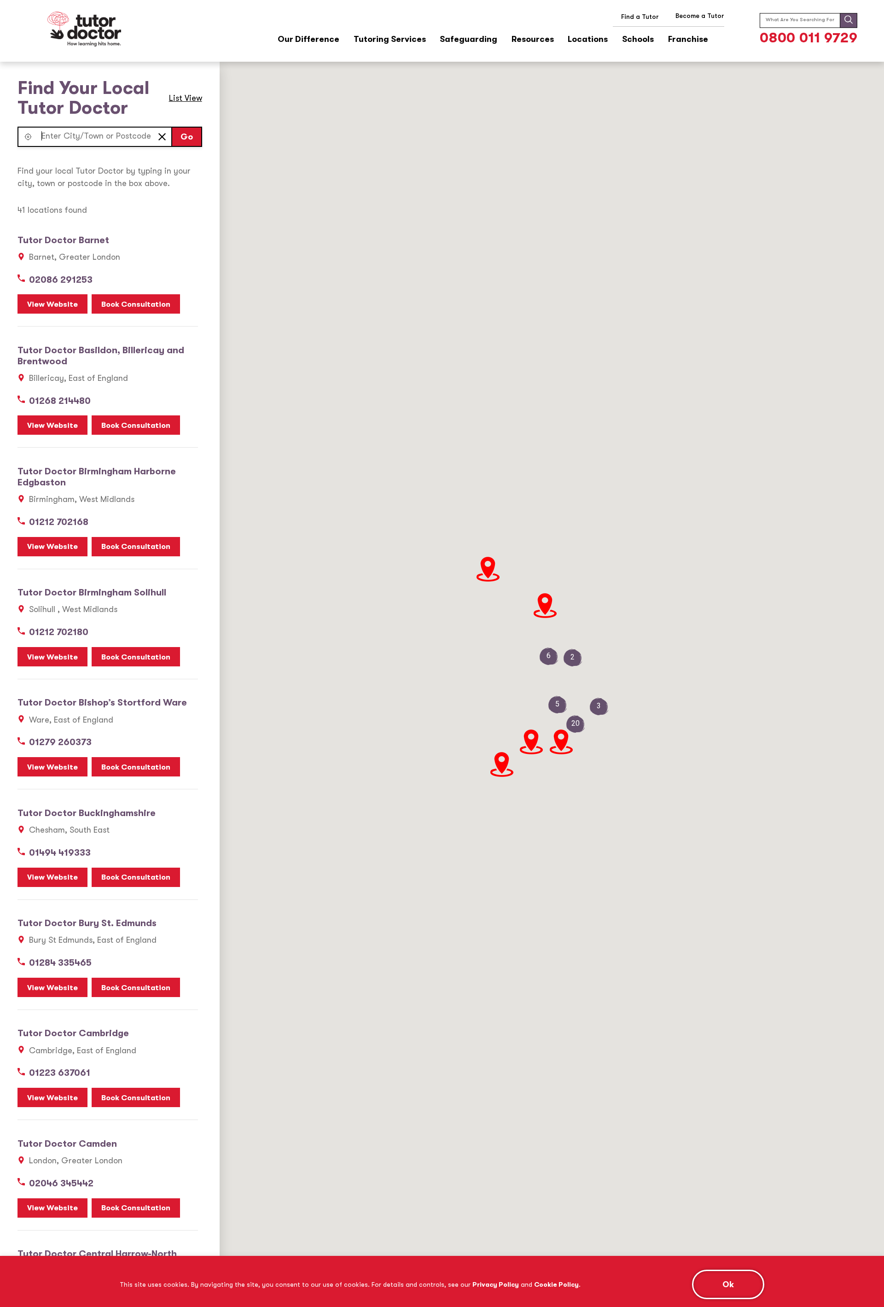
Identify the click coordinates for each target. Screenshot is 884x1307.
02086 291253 (61, 279)
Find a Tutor (640, 16)
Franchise (688, 39)
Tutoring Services (390, 39)
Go (186, 136)
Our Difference (308, 39)
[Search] (848, 20)
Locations (588, 39)
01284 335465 (60, 962)
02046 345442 (61, 1183)
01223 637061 (59, 1073)
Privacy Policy (495, 1284)
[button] (28, 137)
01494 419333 (60, 852)
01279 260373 (60, 742)
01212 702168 (58, 522)
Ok (728, 1284)
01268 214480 (60, 401)
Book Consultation (135, 304)
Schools (638, 39)
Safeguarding (468, 39)
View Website (52, 304)
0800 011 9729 (809, 38)
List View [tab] (185, 98)
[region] (442, 1281)
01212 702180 (58, 632)
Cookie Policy (556, 1284)
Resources (533, 39)
